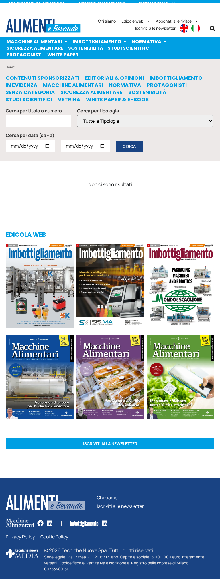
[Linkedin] (49, 523)
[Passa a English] (184, 28)
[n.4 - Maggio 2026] (110, 287)
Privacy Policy (20, 537)
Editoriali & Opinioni (114, 78)
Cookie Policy (54, 537)
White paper (62, 54)
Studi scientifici (129, 48)
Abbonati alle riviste (174, 21)
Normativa (146, 41)
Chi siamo (107, 21)
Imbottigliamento (97, 41)
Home (10, 67)
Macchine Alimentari (34, 41)
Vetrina (69, 99)
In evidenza (21, 85)
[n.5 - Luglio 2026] (40, 287)
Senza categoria (30, 92)
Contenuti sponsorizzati (42, 78)
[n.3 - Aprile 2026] (180, 287)
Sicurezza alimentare (35, 48)
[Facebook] (40, 523)
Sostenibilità (85, 48)
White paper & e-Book (117, 99)
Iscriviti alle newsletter (155, 28)
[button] (212, 28)
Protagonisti (25, 54)
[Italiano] (195, 28)
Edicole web (132, 21)
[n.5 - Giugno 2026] (40, 378)
